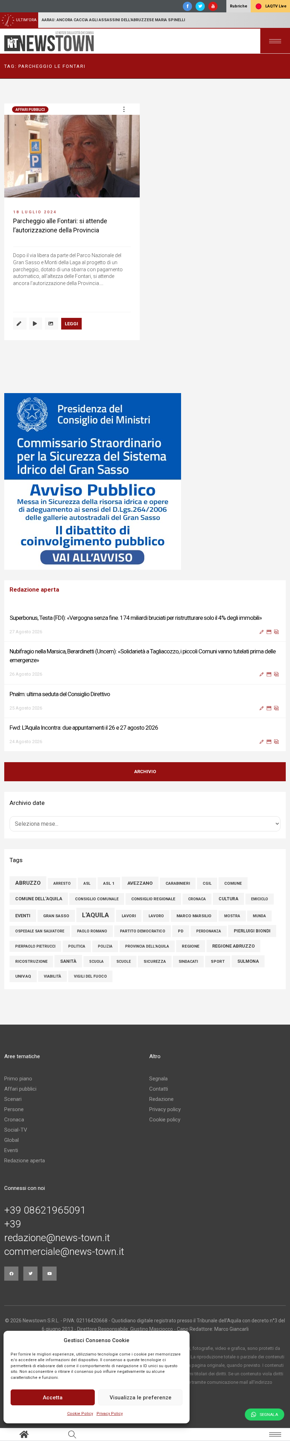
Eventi (11, 1150)
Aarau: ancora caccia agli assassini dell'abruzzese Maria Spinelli (113, 20)
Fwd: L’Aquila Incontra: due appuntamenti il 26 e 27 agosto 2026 (84, 727)
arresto (62, 883)
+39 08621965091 (45, 1210)
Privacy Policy (110, 1413)
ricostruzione (31, 961)
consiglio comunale (96, 899)
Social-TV (15, 1130)
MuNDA (259, 916)
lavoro (156, 916)
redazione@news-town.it (57, 1238)
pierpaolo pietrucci (35, 946)
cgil (207, 883)
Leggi (71, 323)
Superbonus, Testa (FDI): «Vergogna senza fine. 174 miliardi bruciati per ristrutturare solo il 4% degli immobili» (136, 617)
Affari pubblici (30, 110)
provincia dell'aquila (147, 946)
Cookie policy (164, 1119)
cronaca (197, 899)
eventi (22, 915)
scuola (96, 961)
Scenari (13, 1099)
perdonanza (208, 931)
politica (76, 946)
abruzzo (28, 883)
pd (181, 931)
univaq (23, 976)
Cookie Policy (80, 1413)
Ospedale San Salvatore (39, 931)
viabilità (52, 976)
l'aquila (95, 915)
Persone (14, 1109)
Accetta (53, 1397)
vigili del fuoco (90, 976)
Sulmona (248, 961)
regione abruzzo (233, 946)
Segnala (158, 1078)
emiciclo (259, 899)
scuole (123, 961)
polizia (105, 946)
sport (218, 961)
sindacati (188, 961)
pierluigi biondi (252, 931)
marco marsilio (193, 915)
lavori (129, 915)
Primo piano (18, 1078)
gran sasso (56, 915)
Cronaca (14, 1119)
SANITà (68, 961)
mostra (232, 916)
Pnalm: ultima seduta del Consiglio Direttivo (60, 694)
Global (11, 1140)
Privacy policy (165, 1109)
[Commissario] (145, 481)
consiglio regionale (153, 899)
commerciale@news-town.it (64, 1251)
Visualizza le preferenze (141, 1397)
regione (190, 946)
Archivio (145, 771)
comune (233, 883)
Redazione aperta (24, 1160)
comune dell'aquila (38, 898)
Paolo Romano (92, 931)
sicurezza (155, 961)
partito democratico (142, 931)
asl (87, 883)
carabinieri (178, 883)
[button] (124, 109)
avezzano (140, 883)
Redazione (161, 1099)
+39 (12, 1224)
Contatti (158, 1089)
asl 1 (109, 883)
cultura (228, 898)
